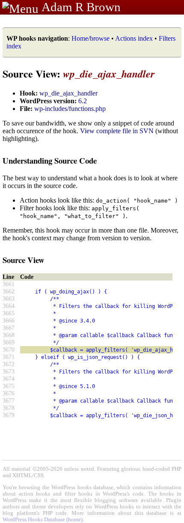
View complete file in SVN (117, 130)
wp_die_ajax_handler (68, 93)
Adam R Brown (81, 7)
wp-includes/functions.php (70, 108)
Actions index (134, 38)
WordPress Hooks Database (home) (43, 520)
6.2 (82, 101)
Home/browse (90, 38)
